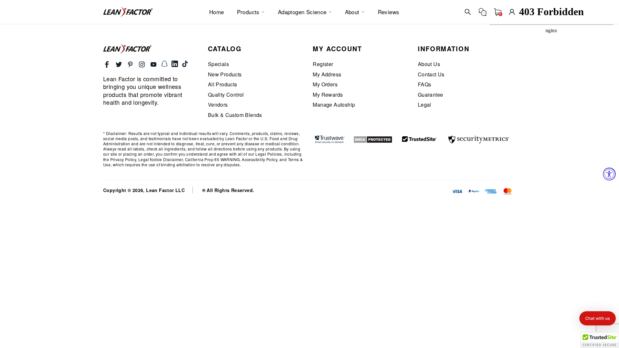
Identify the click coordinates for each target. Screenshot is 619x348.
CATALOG (225, 48)
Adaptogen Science (302, 12)
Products (248, 12)
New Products (225, 74)
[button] (597, 318)
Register (323, 64)
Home (216, 12)
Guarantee (430, 94)
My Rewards (328, 94)
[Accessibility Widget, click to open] (609, 174)
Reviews (388, 12)
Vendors (218, 104)
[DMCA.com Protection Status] (372, 139)
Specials (218, 64)
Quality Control (226, 94)
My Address (327, 74)
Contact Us (431, 74)
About (352, 12)
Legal (424, 104)
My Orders (325, 84)
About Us (429, 64)
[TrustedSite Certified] (419, 139)
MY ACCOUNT (337, 48)
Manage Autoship (334, 104)
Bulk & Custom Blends (235, 115)
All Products (222, 84)
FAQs (424, 84)
